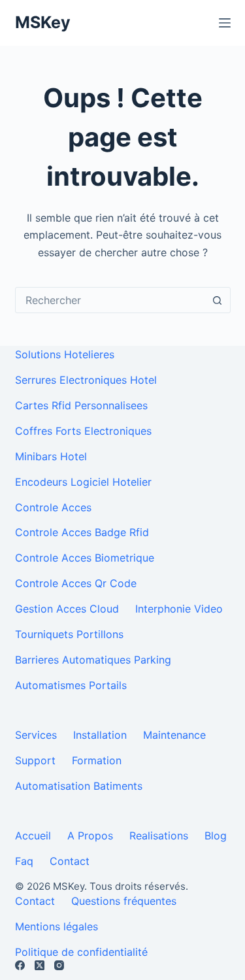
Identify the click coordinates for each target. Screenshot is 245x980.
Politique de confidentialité (81, 951)
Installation (100, 734)
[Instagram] (59, 965)
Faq (24, 861)
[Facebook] (20, 965)
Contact (70, 861)
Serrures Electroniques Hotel (86, 379)
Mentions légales (56, 926)
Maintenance (174, 734)
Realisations (158, 835)
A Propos (90, 835)
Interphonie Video (179, 608)
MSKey (43, 22)
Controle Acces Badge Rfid (82, 532)
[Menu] (225, 23)
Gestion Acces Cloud (67, 608)
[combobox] (110, 300)
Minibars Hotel (51, 456)
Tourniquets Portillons (69, 634)
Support (35, 760)
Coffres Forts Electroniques (83, 430)
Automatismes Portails (71, 685)
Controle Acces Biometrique (84, 557)
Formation (97, 760)
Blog (215, 835)
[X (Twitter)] (39, 965)
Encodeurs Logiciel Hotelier (83, 481)
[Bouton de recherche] (217, 300)
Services (36, 734)
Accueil (33, 835)
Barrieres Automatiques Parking (93, 659)
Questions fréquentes (123, 900)
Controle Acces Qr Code (76, 583)
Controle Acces (53, 507)
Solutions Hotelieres (64, 354)
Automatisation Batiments (78, 785)
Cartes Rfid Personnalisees (81, 405)
